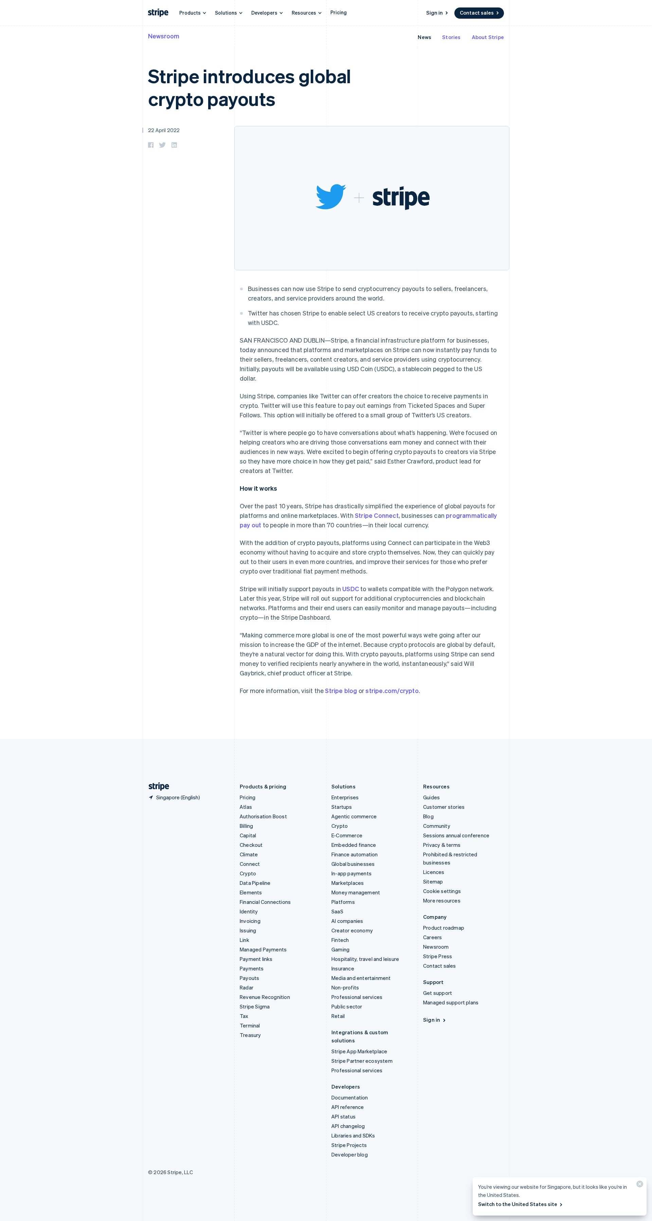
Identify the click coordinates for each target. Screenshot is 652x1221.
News (424, 37)
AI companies (347, 920)
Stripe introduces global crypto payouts (249, 86)
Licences (434, 872)
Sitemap (433, 881)
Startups (341, 806)
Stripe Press (437, 956)
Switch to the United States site (517, 1204)
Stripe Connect (377, 515)
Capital (248, 835)
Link (244, 939)
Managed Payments (263, 949)
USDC (350, 589)
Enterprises (345, 797)
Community (436, 825)
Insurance (342, 968)
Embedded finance (353, 844)
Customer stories (444, 806)
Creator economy (352, 930)
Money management (355, 892)
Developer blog (349, 1154)
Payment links (256, 958)
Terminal (250, 1025)
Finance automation (354, 854)
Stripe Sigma (255, 1006)
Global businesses (353, 863)
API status (343, 1116)
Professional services (356, 997)
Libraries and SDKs (353, 1135)
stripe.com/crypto (391, 690)
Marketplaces (347, 882)
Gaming (340, 949)
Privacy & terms (441, 844)
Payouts (249, 977)
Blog (428, 816)
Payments (252, 968)
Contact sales (477, 12)
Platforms (343, 901)
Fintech (340, 939)
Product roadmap (443, 927)
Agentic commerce (354, 816)
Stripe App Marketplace (359, 1051)
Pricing (338, 12)
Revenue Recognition (265, 997)
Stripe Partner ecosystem (362, 1060)
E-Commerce (346, 835)
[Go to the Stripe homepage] (156, 786)
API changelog (348, 1126)
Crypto (248, 873)
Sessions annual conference (456, 835)
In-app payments (351, 873)
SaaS (337, 911)
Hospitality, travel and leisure (365, 958)
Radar (246, 987)
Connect (250, 863)
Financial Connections (265, 901)
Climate (249, 854)
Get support (437, 992)
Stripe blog (341, 690)
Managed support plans (450, 1002)
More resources (441, 900)
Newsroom (163, 36)
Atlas (246, 806)
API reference (347, 1107)
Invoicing (250, 920)
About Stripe (488, 37)
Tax (244, 1016)
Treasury (250, 1035)
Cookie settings (442, 891)
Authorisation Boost (263, 816)
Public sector (346, 1006)
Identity (249, 911)
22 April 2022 (164, 130)
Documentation (349, 1097)
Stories (451, 37)
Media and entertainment (361, 977)
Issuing (248, 930)
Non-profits (345, 987)
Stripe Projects (349, 1145)
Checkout (251, 844)
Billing (246, 825)
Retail (338, 1016)
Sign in (434, 12)
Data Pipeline (255, 882)
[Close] (639, 1185)
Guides (431, 797)
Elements (251, 892)
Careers (432, 937)
